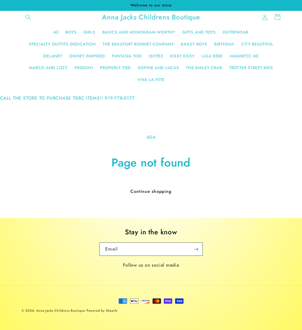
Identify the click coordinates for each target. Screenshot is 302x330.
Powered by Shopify (102, 310)
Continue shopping (150, 191)
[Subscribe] (196, 249)
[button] (28, 17)
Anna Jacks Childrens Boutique (60, 310)
